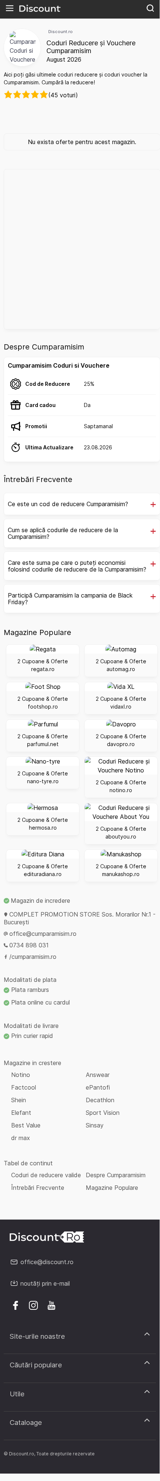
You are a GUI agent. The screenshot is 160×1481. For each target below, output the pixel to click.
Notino (20, 1074)
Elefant (21, 1112)
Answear (98, 1074)
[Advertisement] (80, 249)
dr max (20, 1138)
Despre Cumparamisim (116, 1175)
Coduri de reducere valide (46, 1175)
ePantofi (98, 1087)
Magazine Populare (112, 1187)
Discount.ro (60, 31)
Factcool (23, 1087)
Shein (18, 1100)
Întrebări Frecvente (37, 1187)
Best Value (25, 1125)
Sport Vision (103, 1112)
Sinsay (95, 1125)
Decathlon (100, 1100)
